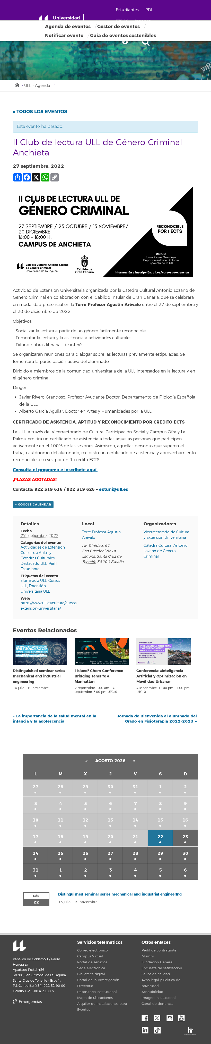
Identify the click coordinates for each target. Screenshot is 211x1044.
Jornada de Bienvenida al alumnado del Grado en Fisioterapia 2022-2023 (157, 719)
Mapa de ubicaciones (95, 998)
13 (110, 820)
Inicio (17, 84)
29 (85, 787)
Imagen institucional (159, 998)
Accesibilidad (152, 992)
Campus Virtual (90, 956)
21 (135, 837)
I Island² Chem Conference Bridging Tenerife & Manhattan (99, 676)
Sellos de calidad (156, 974)
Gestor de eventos (118, 26)
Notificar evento (64, 35)
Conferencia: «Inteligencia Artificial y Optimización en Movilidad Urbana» (161, 676)
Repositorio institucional (97, 992)
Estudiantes (127, 9)
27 (35, 787)
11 (60, 820)
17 (35, 837)
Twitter (159, 1017)
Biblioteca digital (91, 974)
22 (160, 837)
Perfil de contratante (159, 950)
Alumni (148, 956)
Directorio (85, 986)
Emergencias (30, 1002)
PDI (148, 9)
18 (60, 837)
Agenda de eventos (68, 26)
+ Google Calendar (33, 505)
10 (35, 820)
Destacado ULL (34, 563)
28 (60, 787)
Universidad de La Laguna (19, 946)
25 (60, 853)
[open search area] (146, 42)
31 (135, 787)
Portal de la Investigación (98, 980)
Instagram (171, 1017)
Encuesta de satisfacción (162, 968)
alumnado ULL (34, 580)
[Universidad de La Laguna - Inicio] (61, 20)
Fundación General (157, 962)
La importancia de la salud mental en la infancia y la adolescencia (54, 719)
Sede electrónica (91, 968)
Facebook (147, 1017)
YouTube (183, 1017)
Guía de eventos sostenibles (123, 35)
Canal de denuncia (157, 1004)
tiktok (159, 1029)
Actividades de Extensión (43, 547)
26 (85, 853)
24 (35, 853)
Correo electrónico (92, 950)
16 (185, 820)
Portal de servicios (92, 962)
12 (85, 820)
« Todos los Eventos (40, 112)
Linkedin (147, 1029)
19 (85, 837)
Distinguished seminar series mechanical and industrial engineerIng (39, 676)
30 (110, 787)
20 (110, 837)
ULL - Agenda (37, 85)
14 (135, 820)
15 (160, 820)
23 (185, 837)
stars (51, 1019)
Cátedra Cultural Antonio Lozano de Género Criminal (166, 551)
